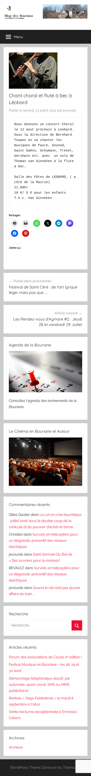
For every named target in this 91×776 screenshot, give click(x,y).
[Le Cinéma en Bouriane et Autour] (45, 485)
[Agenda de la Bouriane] (45, 391)
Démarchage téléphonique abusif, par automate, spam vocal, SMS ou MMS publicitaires (39, 684)
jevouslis (69, 110)
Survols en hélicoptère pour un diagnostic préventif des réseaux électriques (43, 540)
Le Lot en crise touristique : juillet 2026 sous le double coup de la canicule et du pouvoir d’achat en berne (45, 521)
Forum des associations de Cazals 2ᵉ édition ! (45, 657)
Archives (16, 747)
